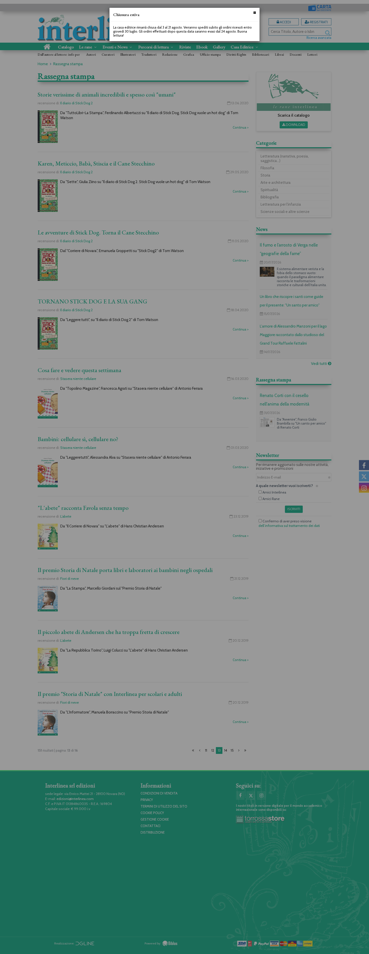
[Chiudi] (255, 13)
